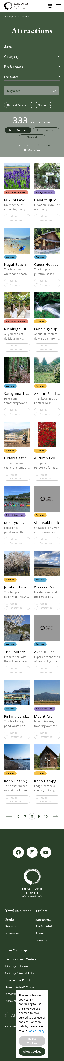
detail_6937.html (47, 257)
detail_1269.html (47, 773)
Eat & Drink (44, 926)
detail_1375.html (17, 257)
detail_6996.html (17, 386)
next (55, 816)
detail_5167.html (17, 644)
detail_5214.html (47, 192)
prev (8, 816)
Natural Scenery (17, 105)
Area (8, 46)
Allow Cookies (32, 1051)
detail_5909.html (17, 192)
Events (40, 933)
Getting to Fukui (16, 966)
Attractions (43, 919)
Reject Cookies (32, 1041)
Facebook (18, 852)
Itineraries (12, 933)
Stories (10, 919)
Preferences (13, 66)
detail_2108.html (47, 644)
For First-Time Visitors (20, 959)
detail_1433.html (47, 515)
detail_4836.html (17, 451)
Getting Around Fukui (20, 973)
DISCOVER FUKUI (16, 6)
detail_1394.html (47, 580)
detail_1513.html (47, 386)
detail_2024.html (17, 322)
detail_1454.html (17, 709)
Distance (11, 76)
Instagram (32, 852)
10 (46, 816)
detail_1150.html (17, 580)
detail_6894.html (17, 515)
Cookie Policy (12, 1026)
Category (11, 56)
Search (54, 91)
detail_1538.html (47, 451)
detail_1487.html (47, 322)
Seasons (10, 926)
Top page (8, 16)
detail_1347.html (17, 773)
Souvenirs (42, 940)
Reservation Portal (17, 980)
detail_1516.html (47, 709)
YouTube (45, 852)
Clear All (42, 105)
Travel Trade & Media (19, 987)
